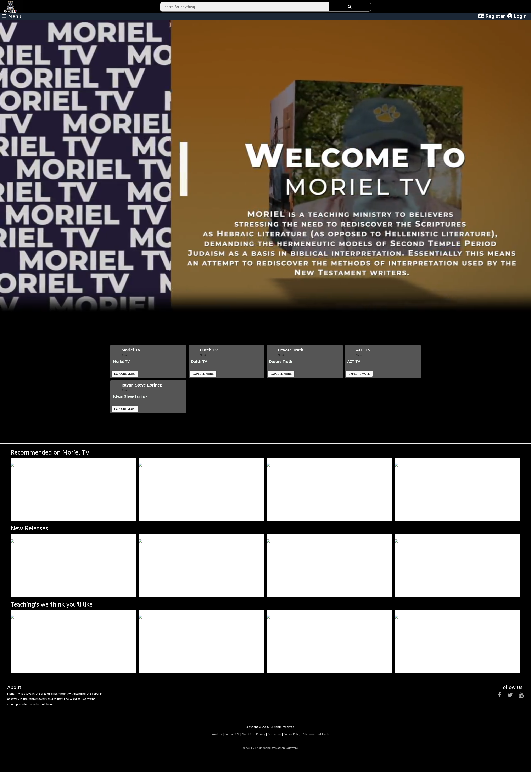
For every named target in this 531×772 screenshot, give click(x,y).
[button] (515, 489)
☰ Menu (11, 16)
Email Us (216, 734)
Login (519, 16)
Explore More (124, 374)
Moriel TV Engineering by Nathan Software (270, 747)
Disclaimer (274, 734)
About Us (247, 734)
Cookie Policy (292, 734)
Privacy (260, 734)
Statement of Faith (316, 734)
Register (494, 16)
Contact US (231, 734)
